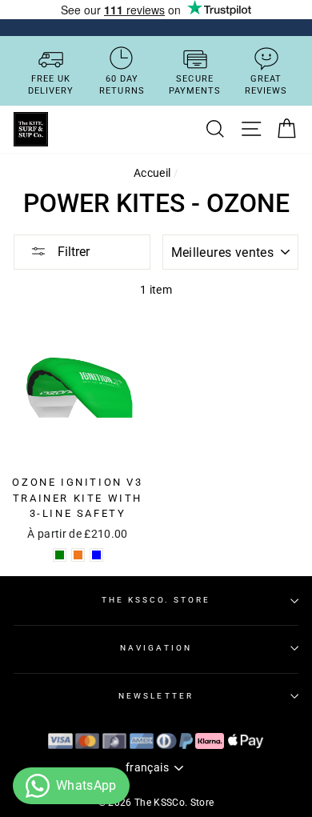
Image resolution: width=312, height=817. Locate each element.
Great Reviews (266, 85)
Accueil (152, 172)
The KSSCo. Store (156, 599)
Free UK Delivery (51, 85)
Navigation (156, 647)
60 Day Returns (122, 85)
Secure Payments (195, 85)
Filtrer (72, 251)
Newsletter (156, 695)
